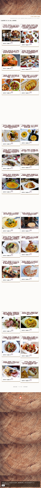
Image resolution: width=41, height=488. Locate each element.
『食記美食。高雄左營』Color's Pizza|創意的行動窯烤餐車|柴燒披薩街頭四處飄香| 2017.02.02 (29, 214)
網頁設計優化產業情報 (31, 399)
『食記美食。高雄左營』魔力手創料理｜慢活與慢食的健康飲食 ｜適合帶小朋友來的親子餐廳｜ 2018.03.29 (11, 76)
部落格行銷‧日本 (23, 399)
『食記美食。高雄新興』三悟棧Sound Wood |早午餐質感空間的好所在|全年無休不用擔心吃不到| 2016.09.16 (11, 362)
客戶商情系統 (19, 399)
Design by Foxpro (24, 400)
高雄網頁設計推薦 (36, 399)
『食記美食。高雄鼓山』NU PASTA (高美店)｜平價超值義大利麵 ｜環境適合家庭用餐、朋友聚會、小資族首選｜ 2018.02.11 (29, 76)
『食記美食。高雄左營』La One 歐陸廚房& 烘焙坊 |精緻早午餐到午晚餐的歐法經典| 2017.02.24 (11, 214)
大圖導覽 (35, 16)
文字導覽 (32, 16)
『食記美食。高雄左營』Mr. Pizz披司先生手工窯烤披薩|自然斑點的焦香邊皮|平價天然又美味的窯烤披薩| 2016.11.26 (29, 262)
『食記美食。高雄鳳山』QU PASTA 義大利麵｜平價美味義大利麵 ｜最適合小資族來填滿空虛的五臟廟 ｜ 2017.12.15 (29, 126)
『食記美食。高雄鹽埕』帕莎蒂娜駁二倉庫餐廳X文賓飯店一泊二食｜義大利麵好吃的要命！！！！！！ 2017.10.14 (29, 150)
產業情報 (27, 399)
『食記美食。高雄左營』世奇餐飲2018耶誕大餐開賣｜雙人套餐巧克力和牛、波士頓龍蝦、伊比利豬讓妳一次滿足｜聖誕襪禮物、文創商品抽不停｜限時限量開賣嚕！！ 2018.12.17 (30, 27)
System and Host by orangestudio (18, 400)
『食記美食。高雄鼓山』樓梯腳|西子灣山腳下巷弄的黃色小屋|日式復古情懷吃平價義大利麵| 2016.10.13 (29, 313)
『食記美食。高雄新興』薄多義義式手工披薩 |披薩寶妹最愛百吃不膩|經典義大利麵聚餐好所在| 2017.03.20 (29, 175)
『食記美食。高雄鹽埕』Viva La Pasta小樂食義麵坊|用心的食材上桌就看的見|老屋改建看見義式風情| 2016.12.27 (29, 237)
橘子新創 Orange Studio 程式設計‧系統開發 (7, 399)
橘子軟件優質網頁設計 (15, 399)
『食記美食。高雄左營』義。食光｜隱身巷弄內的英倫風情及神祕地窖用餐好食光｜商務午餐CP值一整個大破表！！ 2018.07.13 (11, 51)
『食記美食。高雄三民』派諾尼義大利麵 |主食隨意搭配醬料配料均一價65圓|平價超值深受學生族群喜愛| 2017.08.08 (11, 175)
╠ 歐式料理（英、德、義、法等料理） (34, 18)
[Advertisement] (20, 7)
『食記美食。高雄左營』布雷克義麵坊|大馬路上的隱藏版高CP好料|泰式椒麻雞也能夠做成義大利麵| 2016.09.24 (11, 337)
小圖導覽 (38, 16)
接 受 (3, 485)
